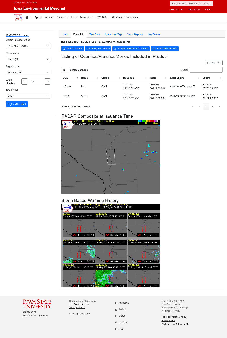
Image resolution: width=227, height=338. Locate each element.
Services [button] (117, 17)
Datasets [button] (61, 17)
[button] (28, 17)
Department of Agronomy (35, 315)
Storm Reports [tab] (135, 34)
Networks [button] (85, 17)
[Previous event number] (24, 81)
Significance (13, 66)
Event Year (12, 89)
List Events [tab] (154, 34)
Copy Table (215, 62)
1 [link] (206, 106)
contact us (176, 9)
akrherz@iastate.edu (79, 313)
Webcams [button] (132, 17)
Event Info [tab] (78, 34)
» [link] (219, 106)
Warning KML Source (99, 48)
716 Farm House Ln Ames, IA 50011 (79, 306)
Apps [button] (37, 17)
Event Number (10, 81)
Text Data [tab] (94, 34)
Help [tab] (65, 34)
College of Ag (29, 311)
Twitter (121, 309)
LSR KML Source (73, 48)
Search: (185, 70)
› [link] (212, 106)
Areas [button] (48, 17)
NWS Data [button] (101, 17)
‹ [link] (199, 106)
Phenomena (12, 53)
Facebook (123, 302)
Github (121, 315)
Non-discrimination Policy (174, 316)
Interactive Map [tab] (113, 34)
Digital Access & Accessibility (175, 324)
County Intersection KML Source (132, 48)
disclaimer (194, 9)
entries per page (79, 70)
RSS (120, 328)
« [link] (192, 106)
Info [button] (73, 17)
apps (208, 9)
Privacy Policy (168, 320)
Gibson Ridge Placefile (165, 48)
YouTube (123, 322)
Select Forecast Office (18, 40)
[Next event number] (47, 81)
